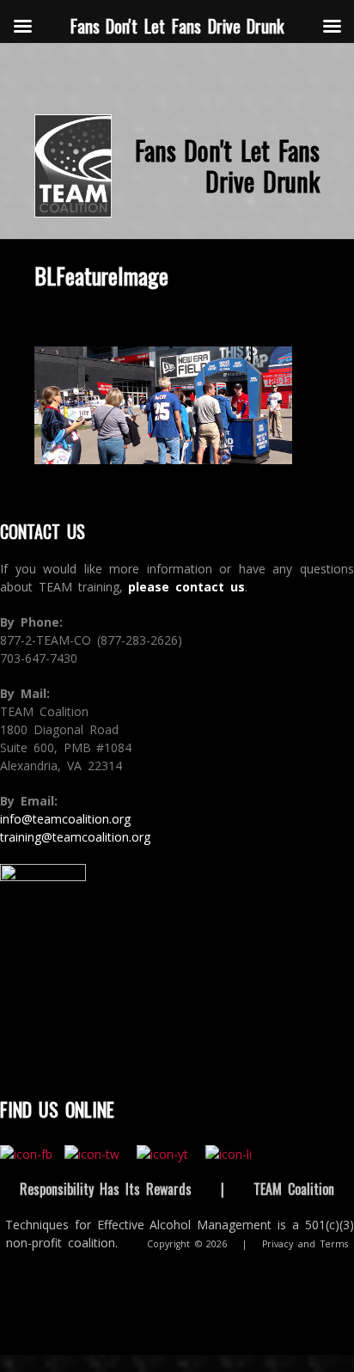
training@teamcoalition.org (75, 837)
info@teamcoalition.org (65, 819)
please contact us (186, 587)
